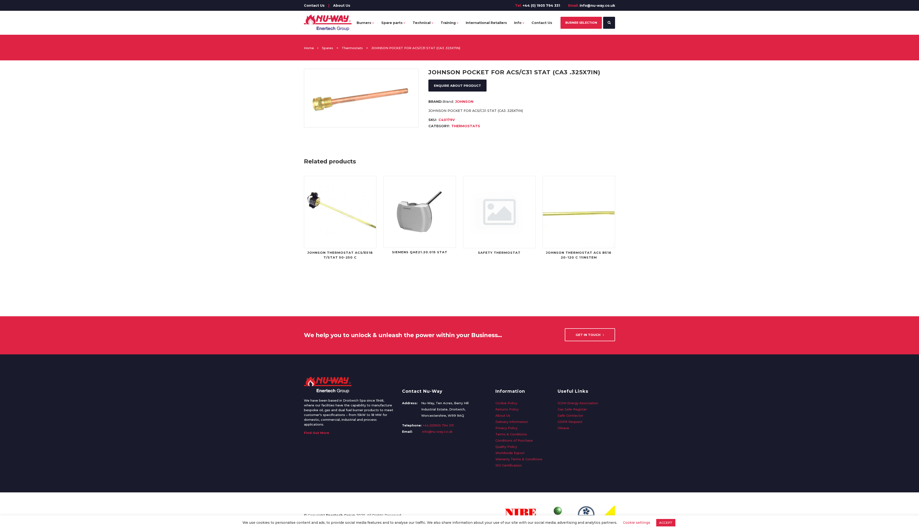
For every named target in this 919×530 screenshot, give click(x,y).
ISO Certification (508, 465)
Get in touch (588, 335)
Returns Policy (507, 409)
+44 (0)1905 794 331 (438, 425)
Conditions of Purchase (514, 440)
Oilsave (563, 428)
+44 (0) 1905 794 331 (541, 5)
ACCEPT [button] (665, 522)
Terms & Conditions (511, 434)
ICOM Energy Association (578, 403)
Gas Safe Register (572, 409)
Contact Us (314, 5)
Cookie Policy (506, 403)
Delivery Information (511, 422)
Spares (327, 48)
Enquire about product (457, 85)
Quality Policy (506, 447)
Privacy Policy (506, 428)
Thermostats (352, 48)
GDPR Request (570, 422)
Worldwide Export (510, 453)
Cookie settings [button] (636, 522)
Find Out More (316, 433)
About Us (341, 5)
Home (309, 48)
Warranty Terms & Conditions (518, 459)
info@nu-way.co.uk (597, 5)
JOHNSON (464, 101)
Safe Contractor (570, 415)
